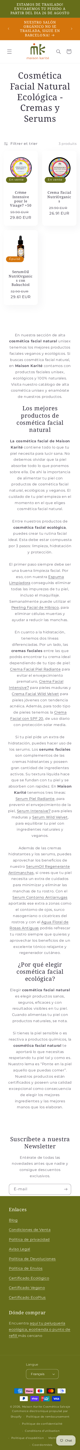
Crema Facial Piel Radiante (35, 669)
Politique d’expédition (27, 1438)
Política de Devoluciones (32, 1259)
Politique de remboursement (47, 1416)
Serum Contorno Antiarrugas (39, 897)
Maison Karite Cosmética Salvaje (46, 1406)
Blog (13, 1220)
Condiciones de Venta (30, 1230)
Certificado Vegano (27, 1288)
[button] (9, 51)
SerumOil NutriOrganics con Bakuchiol (20, 278)
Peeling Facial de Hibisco (35, 607)
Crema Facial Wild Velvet (35, 694)
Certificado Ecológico (29, 1278)
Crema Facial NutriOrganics (59, 196)
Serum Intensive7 (34, 811)
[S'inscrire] (66, 1189)
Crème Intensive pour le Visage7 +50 (21, 198)
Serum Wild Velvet (50, 817)
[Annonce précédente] (8, 29)
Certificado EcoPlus (27, 1297)
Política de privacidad (29, 1239)
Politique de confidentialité (42, 1423)
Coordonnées (42, 1444)
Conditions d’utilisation (42, 1430)
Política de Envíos (25, 1268)
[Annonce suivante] (71, 29)
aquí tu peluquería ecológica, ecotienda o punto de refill (39, 1329)
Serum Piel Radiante (35, 799)
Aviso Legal (19, 1249)
